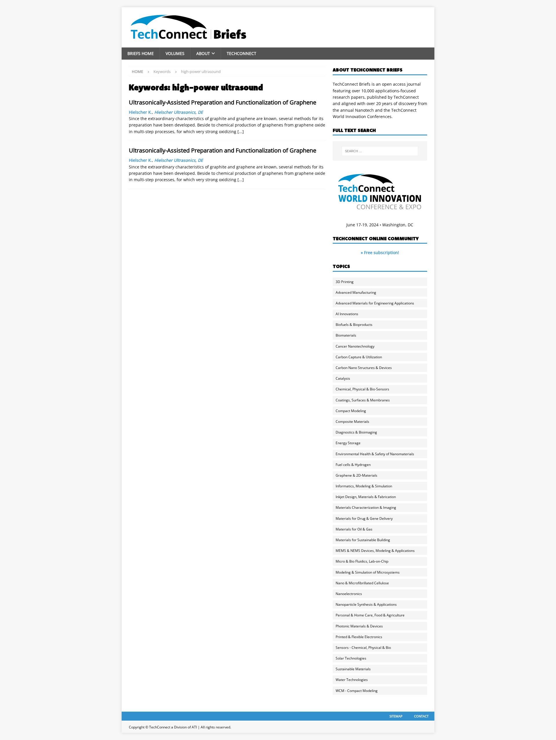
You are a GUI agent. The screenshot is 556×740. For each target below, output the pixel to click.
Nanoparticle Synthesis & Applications (366, 604)
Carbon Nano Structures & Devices (364, 367)
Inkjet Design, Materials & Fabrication (366, 496)
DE (200, 112)
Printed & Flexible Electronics (359, 636)
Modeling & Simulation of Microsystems (368, 572)
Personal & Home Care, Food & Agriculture (370, 615)
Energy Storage (348, 442)
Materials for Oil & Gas (354, 529)
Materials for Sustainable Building (363, 539)
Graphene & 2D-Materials (356, 475)
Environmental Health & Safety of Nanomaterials (375, 453)
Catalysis (343, 378)
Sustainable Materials (353, 668)
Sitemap (396, 716)
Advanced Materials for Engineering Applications (375, 303)
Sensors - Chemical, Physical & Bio (363, 647)
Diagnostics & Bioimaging (356, 432)
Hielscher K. (140, 112)
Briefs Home (140, 53)
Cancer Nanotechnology (355, 346)
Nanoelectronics (349, 593)
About (203, 53)
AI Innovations (347, 313)
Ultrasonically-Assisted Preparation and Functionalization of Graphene (222, 102)
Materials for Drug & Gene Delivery (364, 518)
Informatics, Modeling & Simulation (364, 486)
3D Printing (345, 281)
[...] (240, 131)
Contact (421, 716)
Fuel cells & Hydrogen (353, 464)
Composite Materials (352, 421)
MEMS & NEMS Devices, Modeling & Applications (375, 550)
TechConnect (241, 53)
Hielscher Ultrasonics (174, 112)
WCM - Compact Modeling (357, 690)
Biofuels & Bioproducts (354, 324)
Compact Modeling (351, 410)
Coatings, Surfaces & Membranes (363, 400)
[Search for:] (380, 151)
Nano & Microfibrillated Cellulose (362, 583)
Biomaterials (346, 335)
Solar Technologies (351, 658)
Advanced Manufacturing (356, 292)
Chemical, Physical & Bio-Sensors (362, 389)
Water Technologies (352, 679)
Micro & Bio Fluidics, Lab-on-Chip (362, 561)
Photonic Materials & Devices (359, 626)
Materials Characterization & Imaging (366, 507)
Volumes (175, 53)
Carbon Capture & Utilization (359, 357)
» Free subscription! (380, 252)
